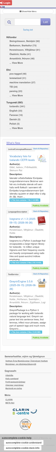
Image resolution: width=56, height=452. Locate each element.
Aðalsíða (9, 375)
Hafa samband (11, 379)
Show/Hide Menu (29, 11)
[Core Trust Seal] (26, 424)
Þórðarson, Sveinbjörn (28, 299)
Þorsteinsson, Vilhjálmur (21, 229)
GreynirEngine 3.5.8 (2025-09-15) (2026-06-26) (22, 285)
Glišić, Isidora (16, 167)
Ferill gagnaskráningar (15, 382)
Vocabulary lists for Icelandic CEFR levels (22, 158)
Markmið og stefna (13, 388)
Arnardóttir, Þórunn (18, 302)
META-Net (9, 403)
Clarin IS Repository (40, 149)
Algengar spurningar (14, 385)
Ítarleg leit (28, 29)
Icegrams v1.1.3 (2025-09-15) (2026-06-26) (22, 220)
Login (7, 3)
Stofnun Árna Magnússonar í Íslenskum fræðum (26, 361)
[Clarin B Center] (25, 412)
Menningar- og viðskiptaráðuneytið (20, 364)
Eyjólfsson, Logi (37, 302)
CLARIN (9, 400)
